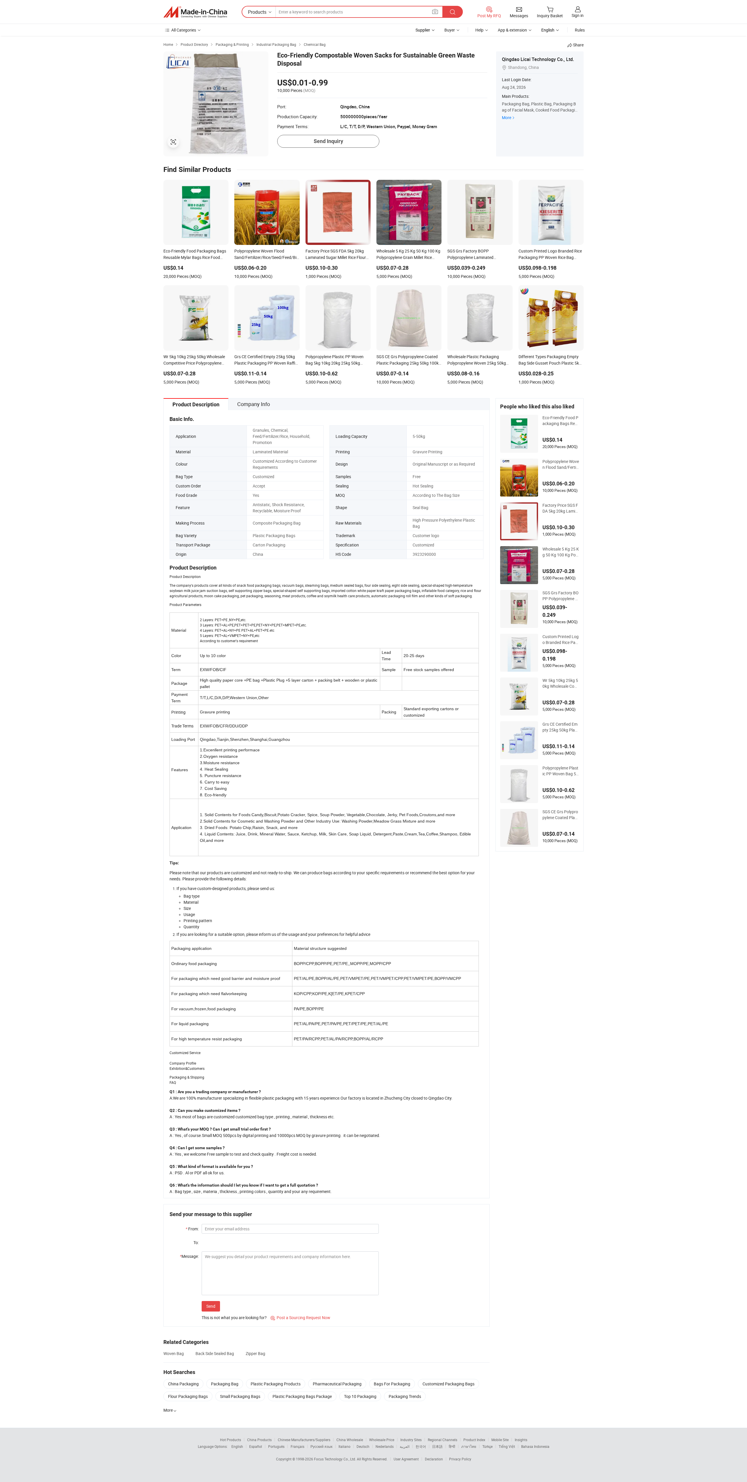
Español (255, 1446)
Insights (521, 1439)
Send (210, 1306)
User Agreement (406, 1459)
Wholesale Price (381, 1439)
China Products (259, 1439)
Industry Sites (411, 1439)
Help (479, 30)
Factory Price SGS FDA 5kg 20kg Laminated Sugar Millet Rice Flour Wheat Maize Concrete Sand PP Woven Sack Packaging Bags (560, 508)
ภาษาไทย (468, 1446)
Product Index (474, 1439)
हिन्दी (452, 1446)
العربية (404, 1446)
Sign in (578, 15)
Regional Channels (442, 1439)
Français (297, 1446)
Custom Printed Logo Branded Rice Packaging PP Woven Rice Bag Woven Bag (560, 639)
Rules (580, 30)
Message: (189, 1256)
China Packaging (183, 1384)
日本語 (437, 1446)
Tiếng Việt (507, 1446)
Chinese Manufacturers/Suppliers (304, 1439)
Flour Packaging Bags (188, 1396)
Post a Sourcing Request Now (300, 1317)
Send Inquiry (328, 141)
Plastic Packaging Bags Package (302, 1396)
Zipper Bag (255, 1353)
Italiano (344, 1446)
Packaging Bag (224, 1384)
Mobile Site (500, 1439)
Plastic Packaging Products (276, 1384)
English (237, 1446)
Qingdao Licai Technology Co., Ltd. (538, 59)
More (506, 117)
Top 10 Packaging (360, 1396)
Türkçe (487, 1446)
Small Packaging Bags (240, 1396)
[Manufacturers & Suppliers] (195, 12)
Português (276, 1446)
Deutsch (363, 1446)
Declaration (434, 1459)
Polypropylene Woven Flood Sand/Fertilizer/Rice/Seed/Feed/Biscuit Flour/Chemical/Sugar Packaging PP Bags (560, 464)
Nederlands (385, 1446)
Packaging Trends (405, 1396)
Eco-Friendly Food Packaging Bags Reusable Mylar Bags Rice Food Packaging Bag (560, 420)
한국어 (421, 1446)
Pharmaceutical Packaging (337, 1384)
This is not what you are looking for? (234, 1317)
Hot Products (230, 1439)
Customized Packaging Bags (448, 1384)
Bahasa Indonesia (535, 1446)
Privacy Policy (460, 1459)
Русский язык (321, 1446)
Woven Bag (173, 1353)
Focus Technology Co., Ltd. (335, 1459)
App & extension (512, 30)
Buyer (449, 30)
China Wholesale (349, 1439)
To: (196, 1242)
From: (192, 1229)
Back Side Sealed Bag (215, 1353)
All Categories (183, 30)
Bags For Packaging (392, 1384)
